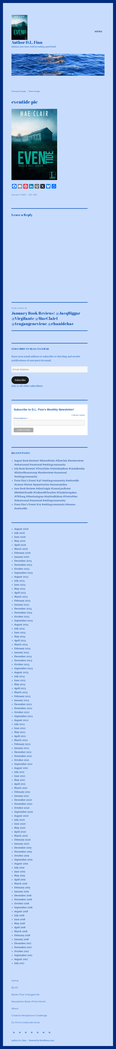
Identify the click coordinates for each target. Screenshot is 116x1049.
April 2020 (20, 831)
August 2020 (21, 815)
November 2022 (23, 708)
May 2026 (19, 540)
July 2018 (19, 915)
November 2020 (23, 803)
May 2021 (19, 779)
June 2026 (20, 536)
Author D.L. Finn (26, 42)
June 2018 (19, 919)
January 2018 (21, 939)
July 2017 (19, 963)
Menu (98, 31)
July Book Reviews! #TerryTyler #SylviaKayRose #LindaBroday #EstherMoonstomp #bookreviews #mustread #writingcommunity (49, 472)
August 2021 (21, 768)
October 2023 (21, 664)
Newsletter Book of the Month (28, 1001)
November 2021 (23, 756)
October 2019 (21, 855)
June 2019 (19, 871)
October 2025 (21, 568)
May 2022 (19, 732)
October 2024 (21, 616)
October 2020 (21, 807)
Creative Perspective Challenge (29, 1015)
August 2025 (21, 576)
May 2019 (19, 875)
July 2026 (19, 532)
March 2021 (20, 787)
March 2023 (21, 692)
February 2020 (22, 839)
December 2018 (22, 895)
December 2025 (23, 560)
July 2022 (19, 724)
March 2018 (20, 931)
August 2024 (21, 624)
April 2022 (20, 736)
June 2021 (19, 776)
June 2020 (20, 823)
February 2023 (22, 696)
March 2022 (21, 740)
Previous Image (18, 91)
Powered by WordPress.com (41, 1040)
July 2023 (19, 676)
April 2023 (20, 688)
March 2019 (20, 883)
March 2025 (21, 596)
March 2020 (21, 835)
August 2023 (21, 672)
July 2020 (19, 819)
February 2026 (22, 552)
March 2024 (21, 644)
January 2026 (21, 556)
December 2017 (22, 943)
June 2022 (20, 728)
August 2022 (21, 720)
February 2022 (22, 744)
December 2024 (23, 608)
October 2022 (21, 712)
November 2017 (23, 947)
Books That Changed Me (25, 994)
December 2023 (23, 656)
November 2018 (23, 899)
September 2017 (23, 955)
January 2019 (21, 891)
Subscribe (20, 380)
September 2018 (23, 907)
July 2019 (19, 867)
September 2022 (23, 716)
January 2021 (21, 795)
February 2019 (22, 887)
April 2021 (19, 783)
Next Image (34, 91)
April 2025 (20, 592)
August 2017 (21, 959)
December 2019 (23, 847)
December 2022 (23, 704)
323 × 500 (33, 195)
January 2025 (21, 604)
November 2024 (23, 612)
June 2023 (19, 680)
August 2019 (21, 863)
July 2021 (19, 772)
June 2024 (20, 632)
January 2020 (21, 843)
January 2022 (21, 748)
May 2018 (19, 923)
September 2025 (23, 572)
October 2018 (21, 903)
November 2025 (23, 564)
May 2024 (19, 636)
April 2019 (20, 879)
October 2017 (21, 951)
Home (15, 980)
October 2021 (21, 760)
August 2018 (21, 911)
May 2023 (19, 684)
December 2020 (23, 799)
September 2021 (23, 764)
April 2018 (19, 927)
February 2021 (22, 791)
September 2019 (23, 859)
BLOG (14, 987)
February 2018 (22, 935)
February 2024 (22, 648)
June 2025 (20, 584)
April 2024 (20, 640)
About (15, 1008)
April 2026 (20, 544)
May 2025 (19, 588)
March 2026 (21, 548)
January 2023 (21, 700)
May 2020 (19, 827)
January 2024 (21, 652)
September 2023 (23, 668)
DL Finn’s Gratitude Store (25, 1022)
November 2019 (23, 851)
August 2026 (21, 528)
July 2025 (19, 580)
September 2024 (23, 620)
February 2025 (22, 600)
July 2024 (19, 628)
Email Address (21, 418)
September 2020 (23, 811)
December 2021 (22, 752)
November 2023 (23, 660)
